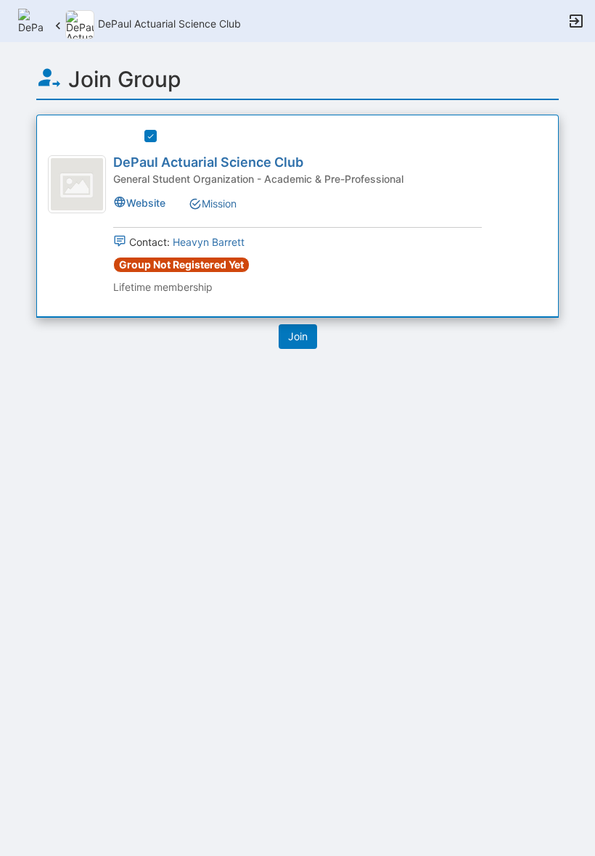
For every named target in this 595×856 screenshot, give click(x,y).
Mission (219, 203)
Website (145, 203)
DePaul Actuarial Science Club (208, 162)
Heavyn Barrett (209, 242)
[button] (31, 20)
